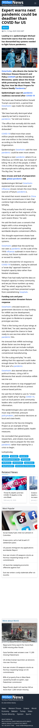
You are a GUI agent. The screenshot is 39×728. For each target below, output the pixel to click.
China (33, 196)
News (4, 708)
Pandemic (20, 88)
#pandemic (29, 463)
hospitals (24, 292)
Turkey (22, 711)
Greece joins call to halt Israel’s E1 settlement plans (16, 541)
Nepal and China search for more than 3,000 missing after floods (18, 646)
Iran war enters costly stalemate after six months (19, 573)
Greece (26, 708)
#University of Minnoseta (25, 466)
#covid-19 (23, 456)
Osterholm (7, 71)
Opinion (20, 714)
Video (30, 711)
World (34, 708)
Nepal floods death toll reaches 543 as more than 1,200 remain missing (18, 688)
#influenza (6, 463)
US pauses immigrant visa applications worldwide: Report (18, 549)
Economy (5, 711)
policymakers (7, 415)
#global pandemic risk (11, 459)
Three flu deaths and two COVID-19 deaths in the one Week (13, 495)
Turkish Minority (8, 714)
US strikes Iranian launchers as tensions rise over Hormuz (19, 661)
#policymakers (8, 466)
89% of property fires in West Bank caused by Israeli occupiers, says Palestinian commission (16, 679)
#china (5, 456)
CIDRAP (11, 77)
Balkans (14, 711)
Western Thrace (15, 708)
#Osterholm (18, 463)
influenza (6, 189)
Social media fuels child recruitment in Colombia (18, 534)
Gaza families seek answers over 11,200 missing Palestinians (18, 653)
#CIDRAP (14, 456)
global (10, 178)
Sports (28, 714)
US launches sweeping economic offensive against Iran (16, 566)
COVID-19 (30, 95)
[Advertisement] (19, 597)
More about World (11, 620)
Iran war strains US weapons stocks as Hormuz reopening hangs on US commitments (18, 557)
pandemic (28, 93)
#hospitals (25, 459)
